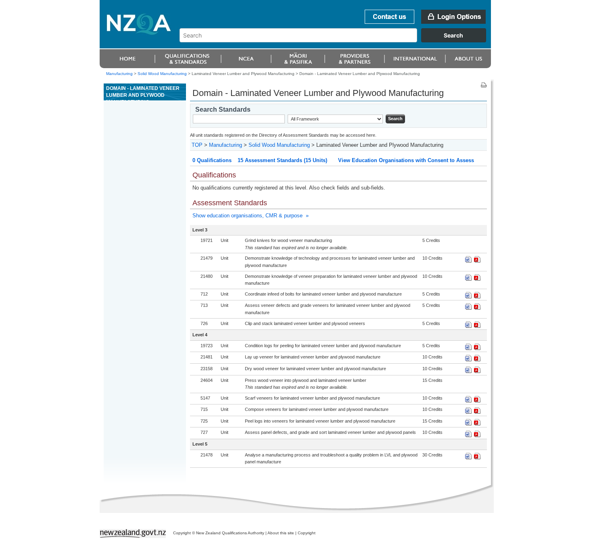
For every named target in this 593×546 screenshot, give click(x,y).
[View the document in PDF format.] (477, 261)
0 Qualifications (212, 160)
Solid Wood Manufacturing (162, 73)
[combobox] (336, 40)
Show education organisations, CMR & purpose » (250, 216)
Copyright (306, 533)
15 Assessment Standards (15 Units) (282, 160)
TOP (197, 145)
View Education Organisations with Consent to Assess (406, 160)
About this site (280, 533)
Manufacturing (119, 73)
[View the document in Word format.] (468, 261)
